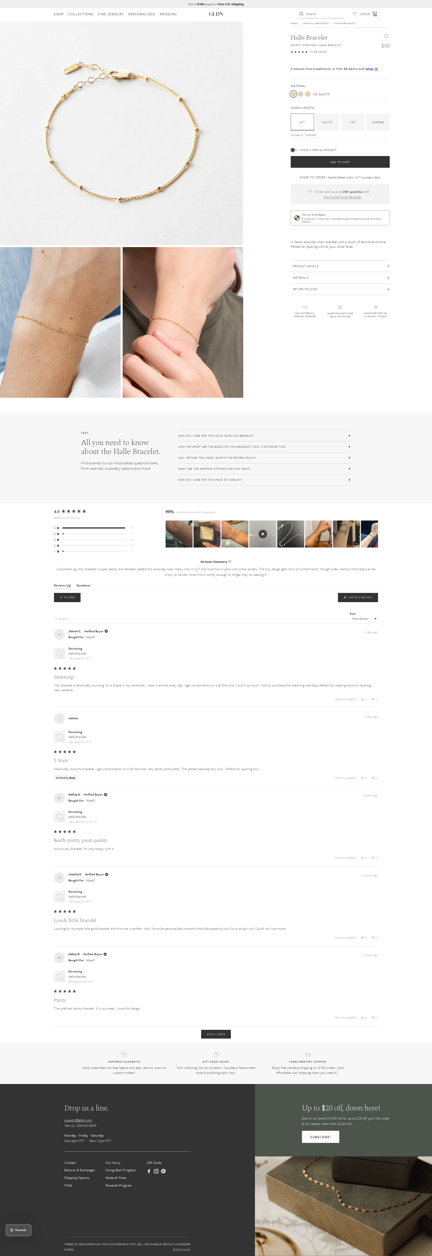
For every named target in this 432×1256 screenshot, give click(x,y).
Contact (70, 1162)
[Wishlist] (355, 14)
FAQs (68, 1185)
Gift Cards (154, 1162)
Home (294, 23)
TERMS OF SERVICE (77, 1244)
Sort (353, 613)
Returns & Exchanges (79, 1170)
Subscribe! (320, 1136)
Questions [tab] (83, 586)
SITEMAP (119, 1244)
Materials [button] (300, 277)
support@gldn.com (78, 1119)
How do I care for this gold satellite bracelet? (216, 436)
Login (365, 14)
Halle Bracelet (80, 655)
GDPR (187, 1244)
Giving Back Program (121, 1170)
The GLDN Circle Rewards (342, 196)
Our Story (113, 1162)
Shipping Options (76, 1177)
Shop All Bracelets (316, 23)
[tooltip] (229, 561)
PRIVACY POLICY (101, 1244)
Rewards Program (118, 1185)
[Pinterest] (163, 1171)
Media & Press (116, 1177)
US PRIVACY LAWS (170, 1244)
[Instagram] (156, 1171)
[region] (272, 534)
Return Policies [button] (305, 289)
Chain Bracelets (345, 23)
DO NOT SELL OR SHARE (141, 1244)
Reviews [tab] (62, 586)
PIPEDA (69, 1250)
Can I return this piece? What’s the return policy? (217, 458)
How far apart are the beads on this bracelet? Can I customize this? (232, 447)
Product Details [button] (306, 266)
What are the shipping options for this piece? (214, 469)
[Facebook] (149, 1171)
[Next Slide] (374, 534)
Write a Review (362, 598)
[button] (309, 51)
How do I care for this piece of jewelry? (210, 480)
